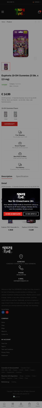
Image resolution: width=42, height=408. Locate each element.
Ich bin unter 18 (31, 214)
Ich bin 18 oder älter (12, 214)
